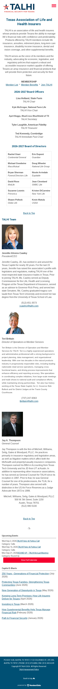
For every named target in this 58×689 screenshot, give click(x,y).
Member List (12, 85)
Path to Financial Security (14, 618)
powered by (22, 685)
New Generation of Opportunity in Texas (22, 590)
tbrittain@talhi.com (29, 401)
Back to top (28, 678)
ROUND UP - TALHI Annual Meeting (33, 553)
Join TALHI (46, 85)
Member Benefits (29, 85)
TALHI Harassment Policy (29, 670)
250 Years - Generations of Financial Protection (25, 573)
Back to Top (29, 213)
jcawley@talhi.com (29, 306)
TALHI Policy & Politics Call (28, 541)
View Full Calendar (29, 560)
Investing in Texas (11, 604)
